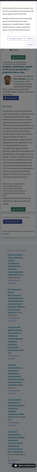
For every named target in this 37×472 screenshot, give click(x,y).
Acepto (31, 44)
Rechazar (30, 38)
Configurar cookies (16, 38)
